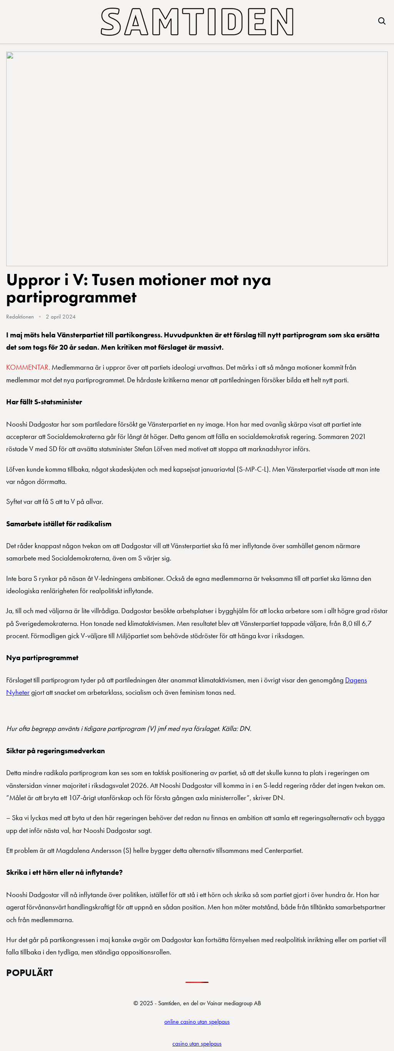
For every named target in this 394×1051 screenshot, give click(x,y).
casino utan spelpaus (197, 1043)
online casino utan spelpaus (197, 1021)
